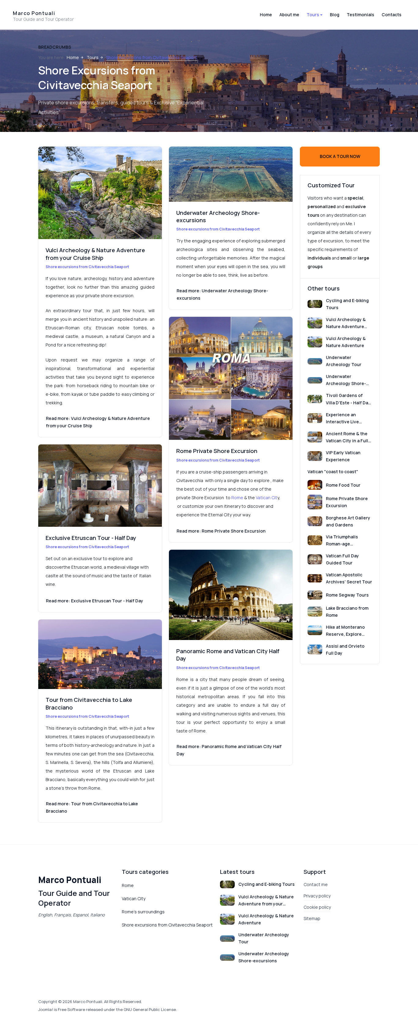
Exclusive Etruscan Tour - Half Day (91, 537)
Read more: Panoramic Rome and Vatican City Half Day (229, 750)
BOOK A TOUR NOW (340, 156)
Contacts (391, 14)
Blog (334, 14)
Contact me (316, 884)
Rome (237, 497)
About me (289, 14)
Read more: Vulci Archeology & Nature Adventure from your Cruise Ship (98, 422)
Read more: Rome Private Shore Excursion (221, 531)
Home (266, 14)
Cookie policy (317, 907)
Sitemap (312, 918)
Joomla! (45, 1009)
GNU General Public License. (150, 1009)
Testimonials (360, 14)
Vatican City (133, 898)
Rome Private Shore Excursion (216, 451)
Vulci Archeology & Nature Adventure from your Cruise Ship (95, 253)
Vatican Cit (266, 497)
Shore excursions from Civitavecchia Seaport (87, 266)
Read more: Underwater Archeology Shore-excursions (222, 294)
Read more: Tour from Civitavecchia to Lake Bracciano (92, 807)
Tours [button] (313, 14)
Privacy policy (317, 896)
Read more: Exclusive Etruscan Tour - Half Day (94, 601)
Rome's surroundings (143, 912)
